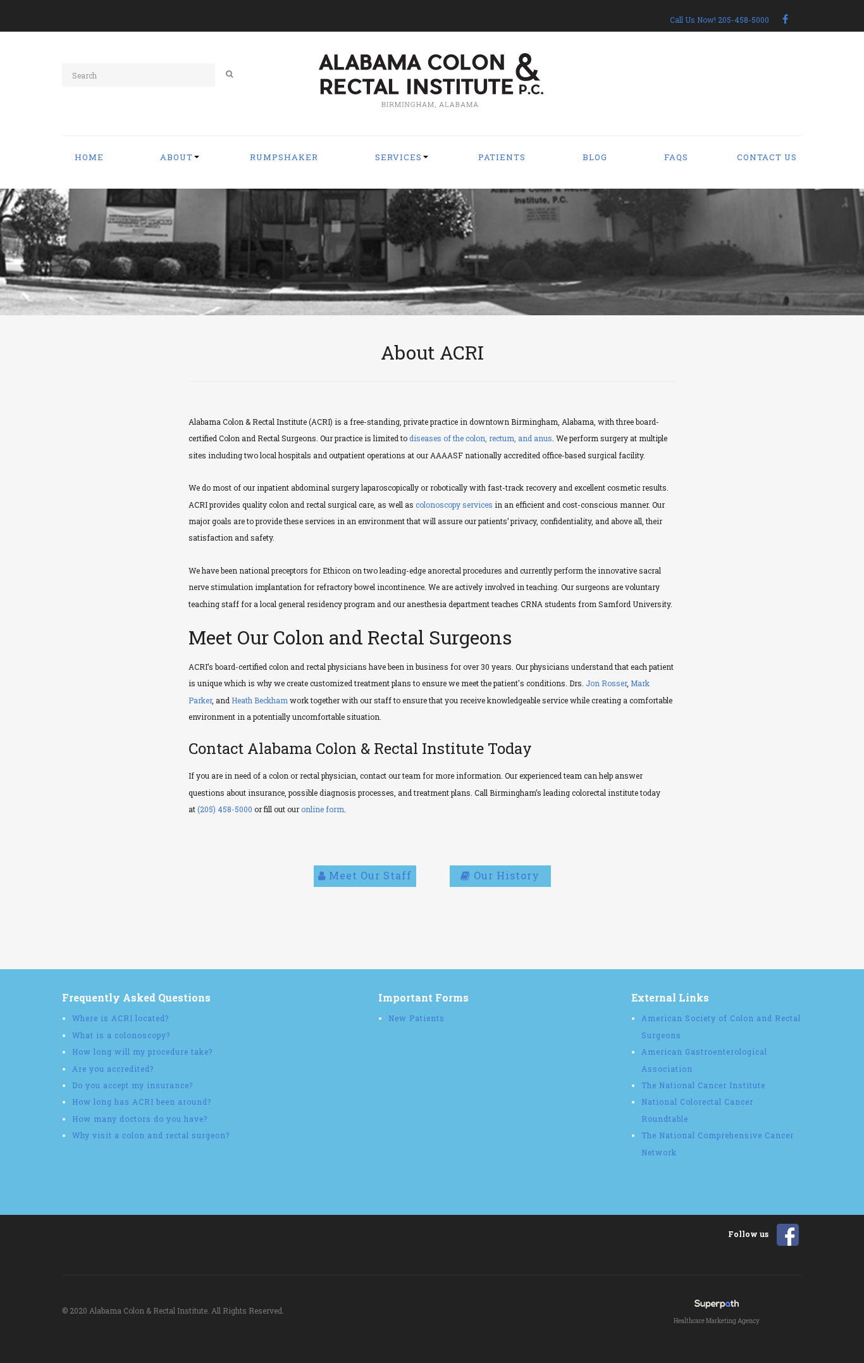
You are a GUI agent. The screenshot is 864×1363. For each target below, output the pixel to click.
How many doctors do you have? (139, 1119)
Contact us (767, 157)
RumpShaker (284, 157)
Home (89, 157)
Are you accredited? (113, 1069)
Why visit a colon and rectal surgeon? (151, 1135)
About (176, 157)
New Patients (416, 1018)
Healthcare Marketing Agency (717, 1321)
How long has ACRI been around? (141, 1101)
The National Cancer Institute (703, 1085)
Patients (502, 157)
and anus (535, 438)
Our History (505, 875)
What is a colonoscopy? (121, 1035)
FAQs (676, 157)
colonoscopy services (454, 504)
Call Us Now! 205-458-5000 (719, 20)
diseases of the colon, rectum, (463, 438)
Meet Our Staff (369, 875)
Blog (595, 157)
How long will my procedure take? (142, 1051)
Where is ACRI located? (120, 1018)
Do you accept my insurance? (132, 1085)
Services (398, 157)
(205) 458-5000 (224, 809)
